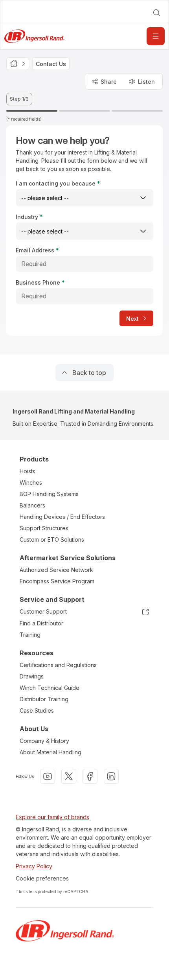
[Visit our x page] (68, 776)
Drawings (32, 676)
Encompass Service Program (57, 581)
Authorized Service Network (56, 569)
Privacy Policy (34, 866)
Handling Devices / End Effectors (62, 516)
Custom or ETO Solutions (52, 539)
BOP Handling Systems (49, 494)
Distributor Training (44, 699)
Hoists (27, 471)
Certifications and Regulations (58, 665)
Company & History (44, 740)
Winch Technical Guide (49, 687)
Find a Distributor (41, 623)
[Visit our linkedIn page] (111, 776)
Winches (31, 482)
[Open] (156, 36)
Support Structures (44, 528)
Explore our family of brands (52, 817)
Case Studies (37, 710)
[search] (156, 13)
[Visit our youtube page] (47, 776)
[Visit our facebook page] (90, 776)
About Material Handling (50, 752)
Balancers (32, 505)
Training (30, 634)
